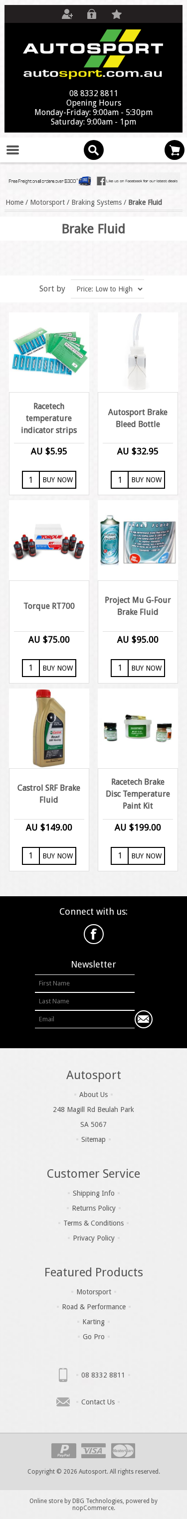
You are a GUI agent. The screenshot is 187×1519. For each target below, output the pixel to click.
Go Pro (94, 1337)
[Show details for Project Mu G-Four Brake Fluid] (138, 540)
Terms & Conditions (93, 1223)
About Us (93, 1095)
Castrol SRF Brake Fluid (48, 794)
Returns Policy (94, 1208)
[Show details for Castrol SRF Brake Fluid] (49, 728)
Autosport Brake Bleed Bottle (138, 418)
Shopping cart (175, 150)
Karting (93, 1322)
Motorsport (47, 202)
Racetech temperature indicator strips (49, 418)
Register (67, 14)
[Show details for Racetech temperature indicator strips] (49, 352)
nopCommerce (93, 1508)
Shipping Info (94, 1193)
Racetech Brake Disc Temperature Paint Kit (138, 794)
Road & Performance (94, 1307)
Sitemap (93, 1139)
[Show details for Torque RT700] (49, 540)
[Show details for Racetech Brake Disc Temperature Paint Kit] (138, 728)
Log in (92, 14)
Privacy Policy (94, 1238)
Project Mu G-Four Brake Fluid (138, 606)
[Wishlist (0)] (117, 14)
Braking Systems (96, 202)
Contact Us (98, 1402)
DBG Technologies (97, 1501)
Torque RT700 (49, 606)
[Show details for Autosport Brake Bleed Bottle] (138, 352)
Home (14, 202)
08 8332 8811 (103, 1375)
